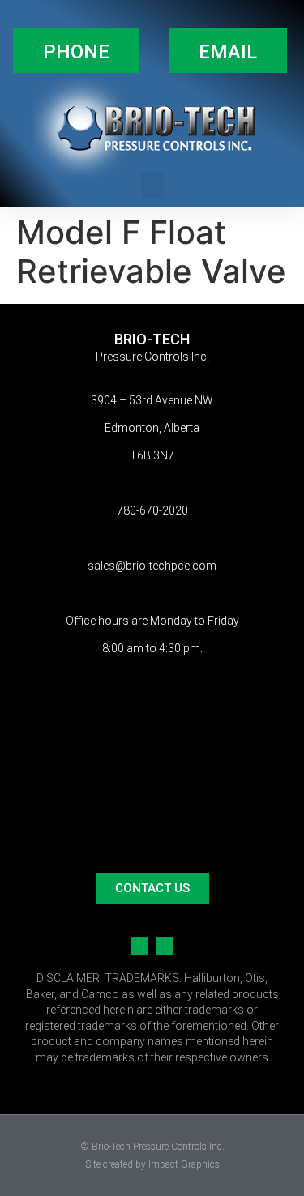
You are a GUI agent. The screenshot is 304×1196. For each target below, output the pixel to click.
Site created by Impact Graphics (152, 1164)
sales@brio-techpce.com (152, 565)
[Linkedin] (164, 946)
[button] (76, 50)
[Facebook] (139, 946)
